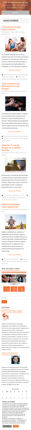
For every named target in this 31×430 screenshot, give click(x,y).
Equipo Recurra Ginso (12, 311)
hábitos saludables (22, 261)
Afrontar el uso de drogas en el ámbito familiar (11, 147)
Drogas (4, 140)
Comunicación (23, 138)
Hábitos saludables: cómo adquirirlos (11, 205)
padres (19, 79)
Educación (13, 79)
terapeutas (24, 79)
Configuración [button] (7, 426)
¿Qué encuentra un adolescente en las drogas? (11, 86)
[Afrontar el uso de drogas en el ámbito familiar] (15, 165)
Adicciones (21, 77)
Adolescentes (8, 74)
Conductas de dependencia (20, 74)
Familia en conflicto (8, 77)
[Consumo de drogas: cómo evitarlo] (15, 44)
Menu (15, 13)
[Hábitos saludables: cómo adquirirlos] (15, 222)
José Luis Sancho (10, 353)
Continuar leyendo (15, 70)
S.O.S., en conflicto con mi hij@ (15, 2)
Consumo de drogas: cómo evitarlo (11, 28)
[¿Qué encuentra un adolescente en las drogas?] (15, 103)
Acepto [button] (16, 426)
